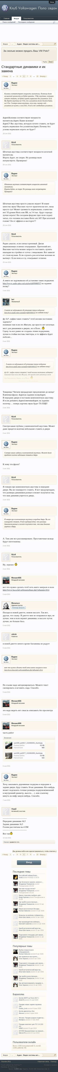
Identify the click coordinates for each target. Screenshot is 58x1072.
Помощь (54, 1061)
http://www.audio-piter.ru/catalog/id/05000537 (22, 283)
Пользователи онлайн (24, 1042)
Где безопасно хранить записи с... (31, 882)
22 (37, 76)
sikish (14, 634)
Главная (6, 18)
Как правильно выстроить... (29, 956)
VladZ (13, 809)
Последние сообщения (26, 22)
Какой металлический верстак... (30, 928)
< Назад (5, 76)
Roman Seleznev (25, 911)
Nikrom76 (22, 1033)
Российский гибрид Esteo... (28, 875)
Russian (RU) (6, 1061)
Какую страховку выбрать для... (30, 895)
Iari (12, 299)
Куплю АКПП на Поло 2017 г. (29, 998)
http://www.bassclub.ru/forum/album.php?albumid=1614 (26, 590)
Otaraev (6, 842)
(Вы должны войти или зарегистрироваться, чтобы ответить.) (34, 851)
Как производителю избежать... (30, 922)
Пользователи (28, 18)
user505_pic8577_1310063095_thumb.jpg (28, 753)
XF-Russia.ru (12, 1067)
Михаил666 (16, 578)
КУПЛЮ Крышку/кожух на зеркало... (31, 1031)
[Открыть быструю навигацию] (55, 44)
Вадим (14, 83)
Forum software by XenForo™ (11, 1065)
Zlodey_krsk (23, 1008)
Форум (16, 18)
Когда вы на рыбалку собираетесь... (32, 915)
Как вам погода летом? (27, 888)
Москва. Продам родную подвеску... (32, 1018)
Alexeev (21, 1013)
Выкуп (51, 62)
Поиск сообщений (9, 22)
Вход (52, 2)
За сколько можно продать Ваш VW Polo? (26, 50)
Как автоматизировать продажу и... (31, 983)
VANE (21, 1028)
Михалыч (15, 603)
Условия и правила (50, 1065)
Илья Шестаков (24, 917)
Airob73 (21, 1000)
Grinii (20, 877)
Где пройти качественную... (28, 902)
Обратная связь (43, 1061)
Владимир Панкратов (26, 884)
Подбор (45, 62)
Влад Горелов (24, 897)
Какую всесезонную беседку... (29, 909)
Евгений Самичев (25, 924)
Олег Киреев (23, 958)
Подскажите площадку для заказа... (31, 935)
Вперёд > (43, 76)
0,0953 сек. (18, 1069)
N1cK (13, 142)
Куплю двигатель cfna (26, 1011)
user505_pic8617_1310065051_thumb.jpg (28, 743)
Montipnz (22, 1020)
